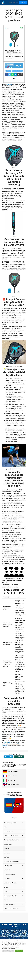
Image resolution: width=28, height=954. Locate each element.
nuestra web (7, 742)
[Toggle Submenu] (22, 823)
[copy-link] (21, 74)
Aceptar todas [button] (19, 950)
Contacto (15, 2)
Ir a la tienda (8, 70)
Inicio (10, 2)
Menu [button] (22, 2)
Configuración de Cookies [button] (8, 950)
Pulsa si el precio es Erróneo (17, 70)
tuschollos (9, 84)
